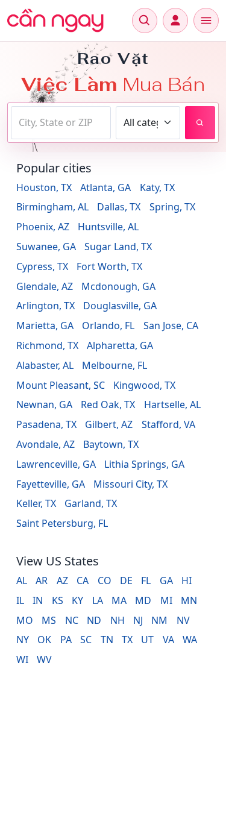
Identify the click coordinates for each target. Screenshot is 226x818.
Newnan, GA (44, 404)
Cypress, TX (42, 266)
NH (117, 620)
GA (166, 580)
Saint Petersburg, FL (62, 523)
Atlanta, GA (105, 187)
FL (146, 580)
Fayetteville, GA (50, 484)
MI (166, 600)
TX (127, 639)
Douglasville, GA (120, 305)
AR (42, 580)
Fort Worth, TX (109, 266)
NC (71, 620)
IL (20, 600)
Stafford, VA (168, 424)
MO (24, 620)
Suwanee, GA (46, 246)
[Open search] (144, 20)
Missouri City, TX (130, 484)
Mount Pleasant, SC (60, 385)
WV (44, 659)
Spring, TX (172, 206)
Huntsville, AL (108, 226)
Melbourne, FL (114, 365)
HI (186, 580)
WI (22, 659)
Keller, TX (36, 503)
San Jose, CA (170, 325)
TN (107, 639)
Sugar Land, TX (118, 246)
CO (104, 580)
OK (44, 639)
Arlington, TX (45, 305)
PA (66, 639)
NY (22, 639)
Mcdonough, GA (118, 286)
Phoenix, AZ (42, 226)
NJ (138, 620)
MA (119, 600)
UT (147, 639)
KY (77, 600)
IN (38, 600)
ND (94, 620)
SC (86, 639)
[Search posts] (200, 122)
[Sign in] (175, 20)
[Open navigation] (206, 20)
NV (183, 620)
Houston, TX (44, 187)
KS (57, 600)
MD (143, 600)
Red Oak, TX (108, 404)
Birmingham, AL (52, 206)
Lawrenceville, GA (56, 464)
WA (190, 639)
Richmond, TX (47, 345)
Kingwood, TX (144, 385)
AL (21, 580)
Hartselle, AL (172, 404)
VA (168, 639)
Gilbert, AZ (109, 424)
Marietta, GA (45, 325)
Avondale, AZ (45, 444)
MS (49, 620)
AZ (62, 580)
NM (159, 620)
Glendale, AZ (44, 286)
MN (189, 600)
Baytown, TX (111, 444)
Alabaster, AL (45, 365)
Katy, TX (157, 187)
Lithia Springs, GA (144, 464)
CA (83, 580)
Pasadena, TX (46, 424)
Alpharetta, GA (120, 345)
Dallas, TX (118, 206)
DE (126, 580)
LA (97, 600)
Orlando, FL (108, 325)
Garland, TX (90, 503)
